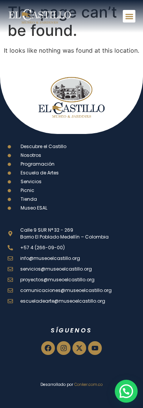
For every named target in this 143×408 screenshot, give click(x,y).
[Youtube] (95, 348)
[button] (129, 16)
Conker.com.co (88, 384)
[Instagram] (64, 348)
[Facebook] (48, 348)
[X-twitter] (79, 348)
